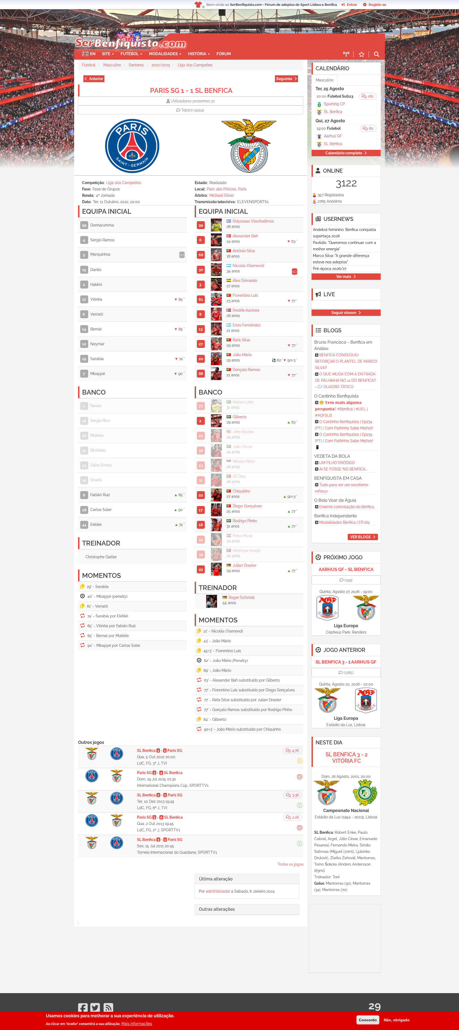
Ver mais (343, 276)
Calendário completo (343, 153)
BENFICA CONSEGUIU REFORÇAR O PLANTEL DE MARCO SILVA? (346, 361)
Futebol (88, 65)
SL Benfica (333, 112)
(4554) (192, 110)
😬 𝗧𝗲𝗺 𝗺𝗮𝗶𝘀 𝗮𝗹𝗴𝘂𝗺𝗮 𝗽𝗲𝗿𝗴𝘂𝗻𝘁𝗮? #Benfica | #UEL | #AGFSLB (341, 408)
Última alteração (216, 878)
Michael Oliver (221, 195)
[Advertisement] (248, 41)
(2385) (348, 672)
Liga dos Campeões (195, 65)
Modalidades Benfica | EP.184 (344, 522)
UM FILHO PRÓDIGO (337, 463)
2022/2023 (161, 65)
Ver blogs (360, 537)
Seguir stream (344, 313)
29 (374, 1005)
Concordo (368, 1020)
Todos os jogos (290, 864)
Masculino (112, 65)
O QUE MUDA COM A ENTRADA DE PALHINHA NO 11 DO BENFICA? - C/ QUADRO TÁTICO (345, 380)
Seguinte (284, 79)
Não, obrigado (397, 1020)
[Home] (129, 36)
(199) (348, 580)
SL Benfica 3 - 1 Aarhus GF (346, 662)
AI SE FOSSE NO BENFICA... (343, 469)
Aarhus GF (333, 136)
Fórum (223, 53)
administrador (218, 891)
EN (92, 53)
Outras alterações (217, 909)
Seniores (136, 65)
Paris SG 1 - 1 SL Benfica (191, 90)
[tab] (247, 879)
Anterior (96, 79)
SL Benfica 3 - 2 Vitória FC (347, 757)
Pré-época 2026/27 (329, 269)
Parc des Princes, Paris (226, 189)
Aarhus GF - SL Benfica (346, 569)
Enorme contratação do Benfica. (347, 507)
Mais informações (136, 1023)
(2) (193, 101)
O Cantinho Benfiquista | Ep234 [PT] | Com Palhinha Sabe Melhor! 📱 (344, 440)
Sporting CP (334, 104)
